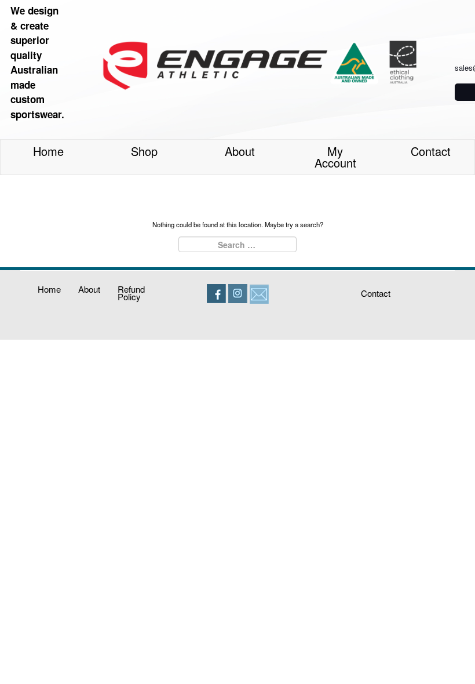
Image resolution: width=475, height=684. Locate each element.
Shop (144, 151)
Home (48, 151)
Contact (431, 151)
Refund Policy (131, 293)
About (240, 151)
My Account (335, 157)
